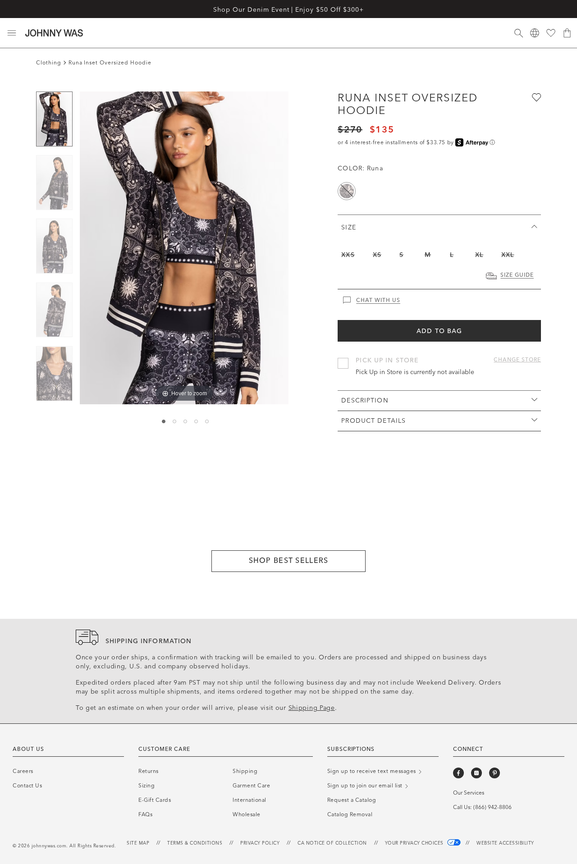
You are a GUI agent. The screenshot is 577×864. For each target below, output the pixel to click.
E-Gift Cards (154, 800)
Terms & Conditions (194, 843)
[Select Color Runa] (347, 191)
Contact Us (27, 785)
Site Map (138, 843)
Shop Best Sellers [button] (289, 560)
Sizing (146, 785)
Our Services (468, 793)
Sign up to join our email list (365, 785)
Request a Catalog (351, 800)
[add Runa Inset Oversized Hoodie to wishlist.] (535, 96)
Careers (23, 771)
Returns (148, 771)
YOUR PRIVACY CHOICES (415, 843)
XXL (507, 255)
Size (348, 227)
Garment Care (251, 785)
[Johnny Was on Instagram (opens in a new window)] (476, 773)
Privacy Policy (259, 843)
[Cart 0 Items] (567, 32)
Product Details (373, 421)
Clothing (48, 62)
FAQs (145, 814)
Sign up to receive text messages (372, 771)
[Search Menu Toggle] (518, 32)
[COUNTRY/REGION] (534, 32)
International (249, 800)
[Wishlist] (550, 32)
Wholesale (247, 814)
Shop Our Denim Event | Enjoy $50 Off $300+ (288, 10)
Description (364, 400)
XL (479, 255)
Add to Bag (439, 331)
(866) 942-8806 (492, 807)
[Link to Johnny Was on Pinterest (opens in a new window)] (494, 773)
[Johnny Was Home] (54, 33)
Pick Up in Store (387, 360)
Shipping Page (311, 708)
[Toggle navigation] (11, 33)
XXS (347, 255)
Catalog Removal (350, 814)
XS (377, 255)
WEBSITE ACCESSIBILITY (505, 843)
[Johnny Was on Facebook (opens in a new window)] (458, 773)
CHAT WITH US (378, 300)
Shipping (245, 771)
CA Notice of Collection (332, 843)
